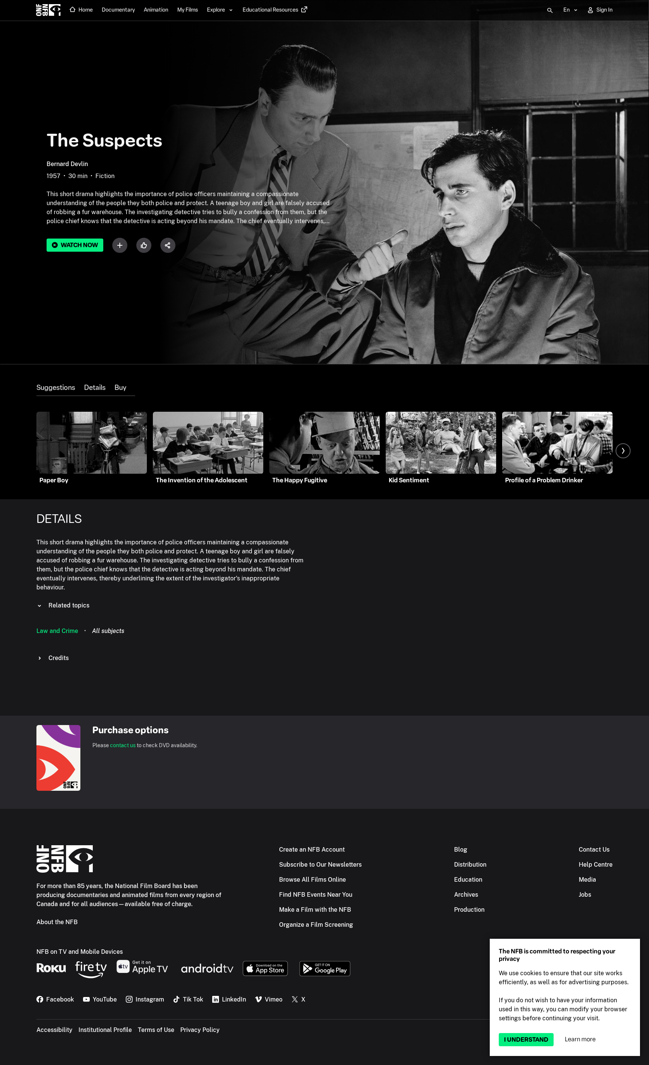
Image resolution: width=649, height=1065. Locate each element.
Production (469, 909)
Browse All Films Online (312, 879)
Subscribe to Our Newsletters (320, 864)
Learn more (580, 1039)
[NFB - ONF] (48, 10)
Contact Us (594, 849)
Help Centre (596, 864)
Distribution (470, 864)
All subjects (108, 630)
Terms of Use (156, 1029)
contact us (123, 745)
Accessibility (54, 1029)
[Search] (549, 10)
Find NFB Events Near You (315, 894)
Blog (460, 849)
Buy (120, 388)
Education (468, 879)
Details (95, 388)
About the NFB (57, 922)
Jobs (585, 894)
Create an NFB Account (312, 849)
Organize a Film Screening (316, 924)
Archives (466, 894)
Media (587, 879)
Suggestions (55, 388)
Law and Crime (57, 630)
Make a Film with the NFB (315, 909)
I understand (526, 1039)
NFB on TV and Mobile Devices (79, 951)
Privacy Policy (200, 1029)
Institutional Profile (105, 1029)
